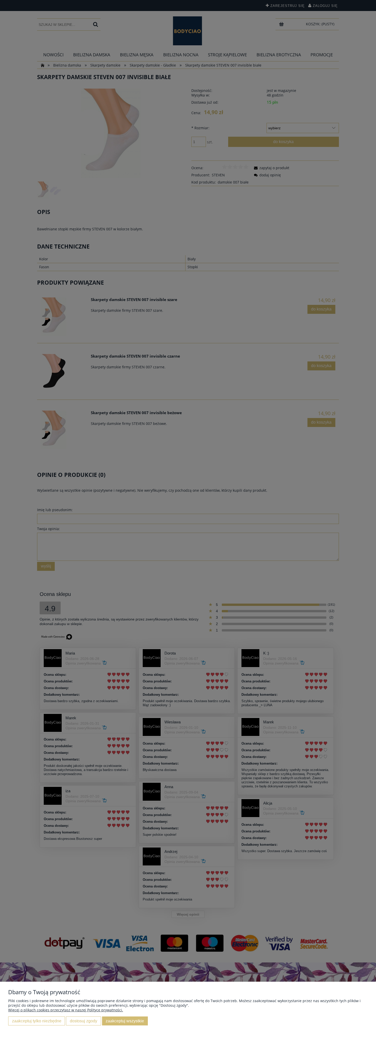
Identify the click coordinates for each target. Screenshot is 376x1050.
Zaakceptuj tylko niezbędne (36, 1021)
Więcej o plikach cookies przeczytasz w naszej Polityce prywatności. (65, 1010)
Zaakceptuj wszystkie (125, 1021)
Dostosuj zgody (83, 1021)
